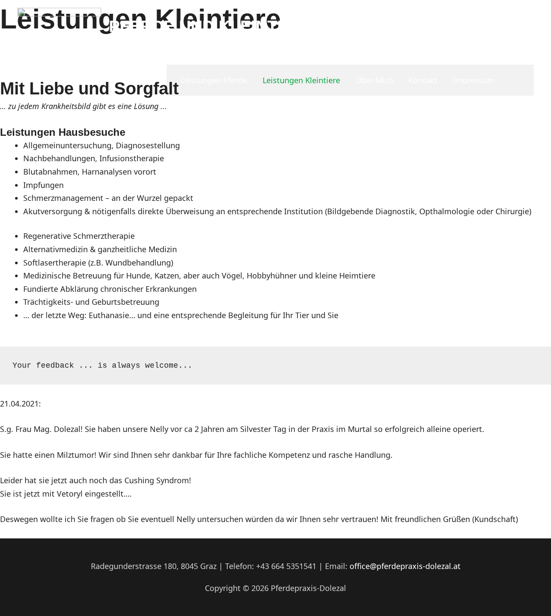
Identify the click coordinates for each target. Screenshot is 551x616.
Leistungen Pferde (214, 80)
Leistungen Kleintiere (301, 80)
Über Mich (374, 80)
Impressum (474, 80)
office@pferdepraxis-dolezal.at (405, 566)
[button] (522, 80)
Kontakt (423, 80)
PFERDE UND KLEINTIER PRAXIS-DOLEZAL (280, 26)
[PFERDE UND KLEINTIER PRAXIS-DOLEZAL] (59, 31)
